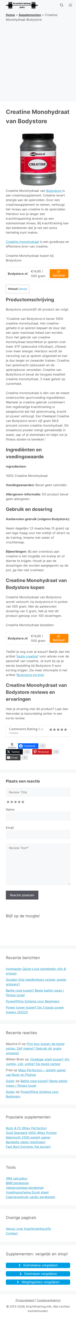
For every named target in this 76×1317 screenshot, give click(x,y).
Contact (12, 1233)
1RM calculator (16, 1178)
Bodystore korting (30, 675)
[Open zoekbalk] (61, 5)
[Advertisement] (38, 61)
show (22, 288)
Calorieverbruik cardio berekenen (30, 1197)
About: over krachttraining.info (28, 1229)
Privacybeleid (25, 1300)
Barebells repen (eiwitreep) (26, 1142)
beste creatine (27, 656)
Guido (10, 1081)
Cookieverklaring (48, 1300)
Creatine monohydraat (22, 242)
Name (10, 809)
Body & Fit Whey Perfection (26, 1128)
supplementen (30, 15)
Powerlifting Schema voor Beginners (32, 1001)
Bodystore (53, 191)
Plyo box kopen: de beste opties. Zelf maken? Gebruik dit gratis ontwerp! (35, 1048)
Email (10, 828)
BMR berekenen (17, 1183)
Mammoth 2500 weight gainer (28, 1137)
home (10, 15)
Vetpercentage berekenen (25, 1188)
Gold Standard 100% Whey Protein (31, 1133)
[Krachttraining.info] (20, 5)
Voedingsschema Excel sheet (27, 1192)
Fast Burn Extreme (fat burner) (28, 1147)
